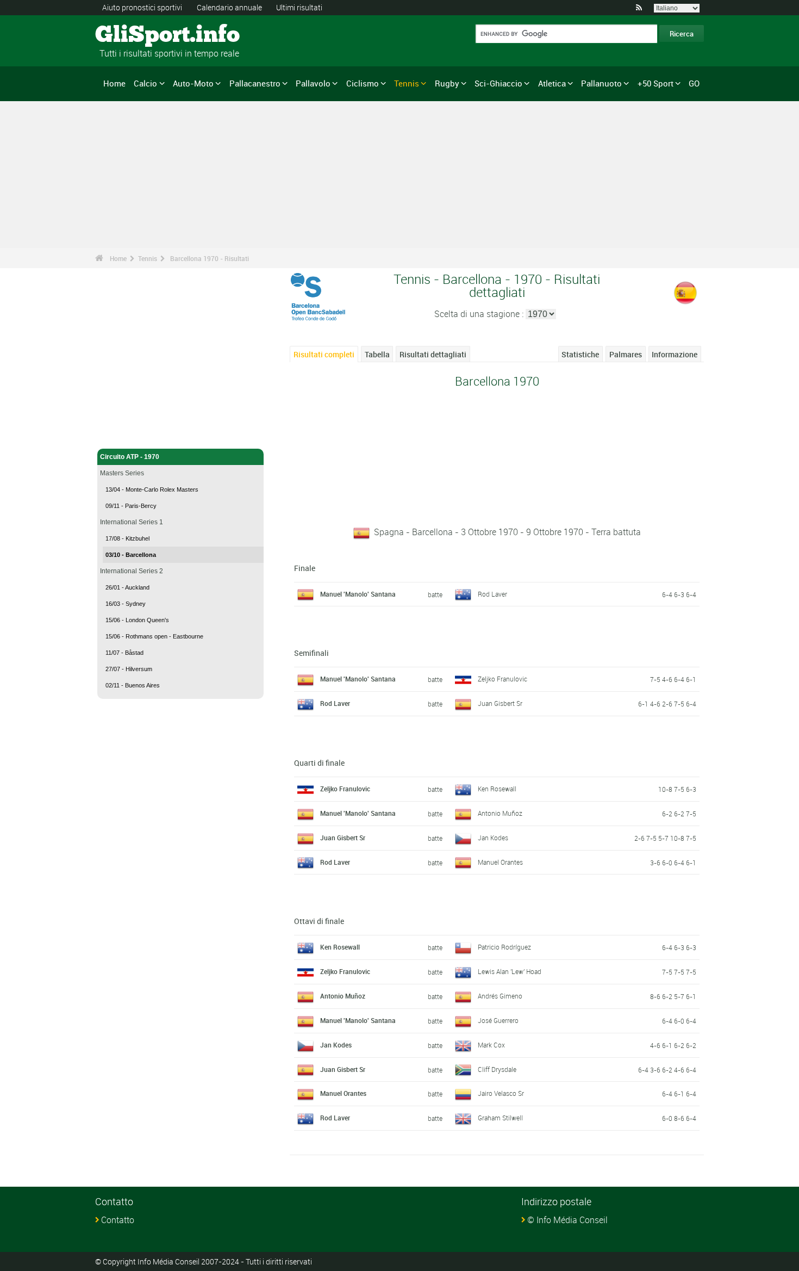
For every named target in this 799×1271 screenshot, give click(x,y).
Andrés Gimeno (500, 995)
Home (114, 83)
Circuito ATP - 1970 (129, 457)
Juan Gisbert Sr (500, 703)
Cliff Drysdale (497, 1069)
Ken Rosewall (497, 788)
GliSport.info (136, 35)
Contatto (117, 1220)
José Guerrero (498, 1020)
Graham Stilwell (500, 1117)
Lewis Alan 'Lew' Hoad (509, 971)
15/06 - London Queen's (137, 620)
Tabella (377, 354)
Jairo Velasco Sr (501, 1093)
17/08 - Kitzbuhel (127, 538)
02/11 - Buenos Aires (132, 685)
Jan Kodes (493, 837)
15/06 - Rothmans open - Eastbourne (154, 636)
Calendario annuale (229, 7)
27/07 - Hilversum (128, 669)
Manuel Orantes (500, 862)
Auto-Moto (193, 83)
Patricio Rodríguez (504, 947)
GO (694, 83)
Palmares (625, 354)
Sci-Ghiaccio (498, 83)
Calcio (145, 83)
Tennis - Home (122, 434)
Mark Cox (491, 1044)
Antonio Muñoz (500, 813)
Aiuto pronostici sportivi (142, 7)
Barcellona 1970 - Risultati (209, 258)
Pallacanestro (254, 83)
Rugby (447, 83)
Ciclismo (362, 83)
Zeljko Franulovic (502, 678)
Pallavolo (313, 83)
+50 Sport (655, 83)
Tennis (406, 83)
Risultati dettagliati (433, 354)
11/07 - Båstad (124, 652)
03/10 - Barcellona (130, 554)
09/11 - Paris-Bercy (131, 506)
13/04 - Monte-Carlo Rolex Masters (151, 489)
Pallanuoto (601, 83)
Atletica (552, 83)
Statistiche (580, 354)
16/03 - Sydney (125, 603)
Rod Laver (492, 594)
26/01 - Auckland (127, 587)
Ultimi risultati (299, 7)
